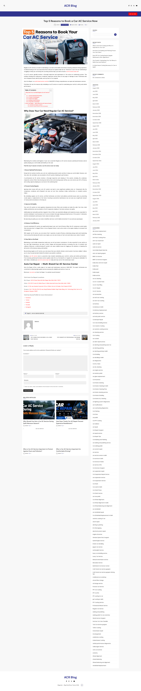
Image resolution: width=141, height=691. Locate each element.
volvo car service (97, 650)
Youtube (28, 304)
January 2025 (96, 148)
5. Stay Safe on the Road (33, 101)
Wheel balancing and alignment (101, 662)
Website (26, 380)
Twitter (27, 300)
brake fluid (95, 266)
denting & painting (98, 525)
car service (32, 272)
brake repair (96, 272)
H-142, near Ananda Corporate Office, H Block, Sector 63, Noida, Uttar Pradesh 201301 (50, 286)
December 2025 (97, 113)
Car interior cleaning (98, 383)
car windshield (96, 509)
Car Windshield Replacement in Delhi (103, 515)
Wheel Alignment (97, 656)
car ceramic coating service (100, 329)
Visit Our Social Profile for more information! (39, 106)
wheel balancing (97, 659)
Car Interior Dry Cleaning (99, 398)
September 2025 (97, 123)
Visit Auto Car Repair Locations (36, 104)
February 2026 (96, 107)
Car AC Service (64, 24)
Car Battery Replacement (100, 310)
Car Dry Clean (96, 364)
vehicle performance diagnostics (102, 643)
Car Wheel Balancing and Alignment (102, 506)
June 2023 (95, 205)
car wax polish (96, 496)
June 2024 (95, 170)
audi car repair (97, 244)
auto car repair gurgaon (99, 253)
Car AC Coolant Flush (98, 281)
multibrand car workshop (99, 577)
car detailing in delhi (98, 357)
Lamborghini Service (98, 550)
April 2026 (95, 100)
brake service (96, 275)
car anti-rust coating (98, 300)
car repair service (97, 433)
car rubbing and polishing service (102, 443)
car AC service (33, 256)
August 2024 (96, 164)
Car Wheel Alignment (98, 499)
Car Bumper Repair (98, 319)
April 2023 (95, 211)
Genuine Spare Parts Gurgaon (101, 537)
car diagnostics (97, 360)
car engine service (98, 370)
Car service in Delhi (98, 458)
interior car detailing (98, 544)
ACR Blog (70, 6)
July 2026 (95, 91)
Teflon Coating (97, 627)
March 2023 (96, 214)
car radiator (96, 424)
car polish (95, 417)
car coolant (96, 338)
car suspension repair (98, 471)
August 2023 (96, 198)
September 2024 (97, 160)
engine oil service (97, 534)
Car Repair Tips (97, 436)
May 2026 (95, 97)
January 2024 (96, 186)
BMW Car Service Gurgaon (100, 259)
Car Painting (96, 411)
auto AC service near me (44, 260)
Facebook (28, 297)
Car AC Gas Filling (97, 285)
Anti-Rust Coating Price (99, 237)
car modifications (97, 405)
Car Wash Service (97, 493)
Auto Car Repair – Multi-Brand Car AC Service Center (38, 103)
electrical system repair (99, 531)
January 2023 (96, 220)
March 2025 (96, 142)
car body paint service (99, 316)
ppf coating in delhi (98, 599)
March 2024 (96, 179)
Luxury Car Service (98, 556)
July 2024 (95, 167)
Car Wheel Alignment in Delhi (100, 503)
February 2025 (96, 145)
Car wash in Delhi (97, 487)
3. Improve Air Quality (32, 98)
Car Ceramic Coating (98, 326)
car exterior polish (97, 373)
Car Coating (96, 335)
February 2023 (96, 217)
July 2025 (95, 129)
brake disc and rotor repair (100, 263)
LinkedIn (28, 302)
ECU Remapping (97, 528)
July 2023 (95, 202)
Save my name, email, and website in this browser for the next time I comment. (44, 386)
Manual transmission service (100, 559)
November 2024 (97, 154)
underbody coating (98, 637)
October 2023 (96, 192)
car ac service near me (38, 313)
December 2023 (97, 189)
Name (26, 373)
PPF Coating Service (98, 602)
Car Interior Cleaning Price (100, 389)
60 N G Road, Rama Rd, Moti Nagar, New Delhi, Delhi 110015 (46, 280)
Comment (26, 353)
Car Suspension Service (99, 480)
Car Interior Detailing (98, 395)
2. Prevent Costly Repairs (33, 97)
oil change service (98, 583)
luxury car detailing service (100, 553)
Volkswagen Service (98, 646)
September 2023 (97, 195)
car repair (95, 427)
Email (57, 373)
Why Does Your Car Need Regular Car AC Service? (37, 92)
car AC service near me (72, 71)
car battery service (98, 313)
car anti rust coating (98, 297)
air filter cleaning (97, 234)
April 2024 (95, 176)
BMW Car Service (97, 256)
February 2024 (96, 183)
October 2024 (96, 157)
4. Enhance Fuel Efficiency (34, 100)
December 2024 (97, 151)
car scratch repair (97, 449)
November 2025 (97, 116)
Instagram (28, 307)
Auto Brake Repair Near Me (100, 250)
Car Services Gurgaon (99, 468)
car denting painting (98, 348)
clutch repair (96, 521)
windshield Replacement (99, 665)
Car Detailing (96, 354)
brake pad (95, 269)
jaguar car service (97, 547)
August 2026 (96, 88)
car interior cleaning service (100, 392)
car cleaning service (98, 332)
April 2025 (95, 138)
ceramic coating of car (99, 518)
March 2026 (96, 104)
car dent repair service (99, 341)
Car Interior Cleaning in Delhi (100, 386)
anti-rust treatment (98, 240)
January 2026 (96, 110)
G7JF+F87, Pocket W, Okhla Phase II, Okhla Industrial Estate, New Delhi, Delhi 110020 (49, 283)
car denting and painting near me (102, 345)
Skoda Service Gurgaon (99, 618)
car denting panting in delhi (100, 351)
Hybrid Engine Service (98, 540)
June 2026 (95, 94)
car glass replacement (99, 376)
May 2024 (95, 173)
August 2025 (96, 126)
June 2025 (95, 132)
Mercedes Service (97, 563)
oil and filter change (98, 580)
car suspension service (99, 477)
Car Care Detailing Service (100, 323)
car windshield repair (98, 512)
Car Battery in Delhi (98, 307)
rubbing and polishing (98, 612)
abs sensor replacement (99, 231)
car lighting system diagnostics (101, 401)
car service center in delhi (100, 455)
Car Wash (95, 484)
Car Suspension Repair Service (101, 474)
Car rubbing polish (98, 446)
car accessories (97, 294)
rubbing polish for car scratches (101, 615)
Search (95, 30)
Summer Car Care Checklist (100, 621)
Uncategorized (97, 634)
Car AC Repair (96, 288)
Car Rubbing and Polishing (100, 439)
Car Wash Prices (97, 490)
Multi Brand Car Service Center (101, 566)
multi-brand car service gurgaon (101, 569)
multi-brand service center (41, 81)
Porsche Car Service (98, 586)
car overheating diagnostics (100, 408)
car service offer (97, 465)
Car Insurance (96, 379)
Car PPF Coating (97, 420)
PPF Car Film (96, 593)
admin (58, 24)
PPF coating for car (98, 596)
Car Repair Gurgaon (98, 430)
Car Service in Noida (98, 461)
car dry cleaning (97, 367)
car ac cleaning (97, 278)
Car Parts (95, 414)
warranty (95, 653)
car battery (96, 304)
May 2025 (95, 135)
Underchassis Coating (99, 640)
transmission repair (98, 631)
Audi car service (97, 247)
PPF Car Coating (97, 590)
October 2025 (96, 119)
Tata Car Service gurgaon (100, 624)
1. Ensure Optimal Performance (35, 95)
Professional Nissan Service (100, 605)
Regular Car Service (98, 608)
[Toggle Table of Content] (49, 90)
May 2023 (95, 208)
